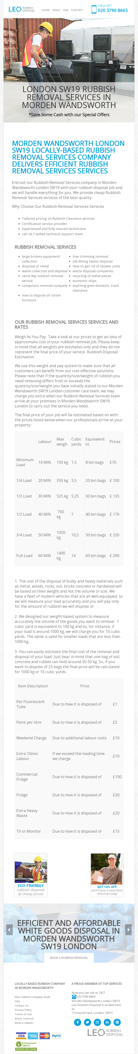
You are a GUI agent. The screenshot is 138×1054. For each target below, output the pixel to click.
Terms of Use (23, 1014)
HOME (46, 10)
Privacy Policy (23, 1010)
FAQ (17, 1001)
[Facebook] (77, 1022)
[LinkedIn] (107, 1022)
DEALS (56, 10)
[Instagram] (97, 1022)
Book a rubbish (24, 1023)
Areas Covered (24, 1018)
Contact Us (21, 1005)
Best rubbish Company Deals (32, 997)
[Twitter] (87, 1022)
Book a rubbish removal (69, 958)
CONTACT (77, 10)
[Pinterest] (117, 1022)
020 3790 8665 (86, 997)
